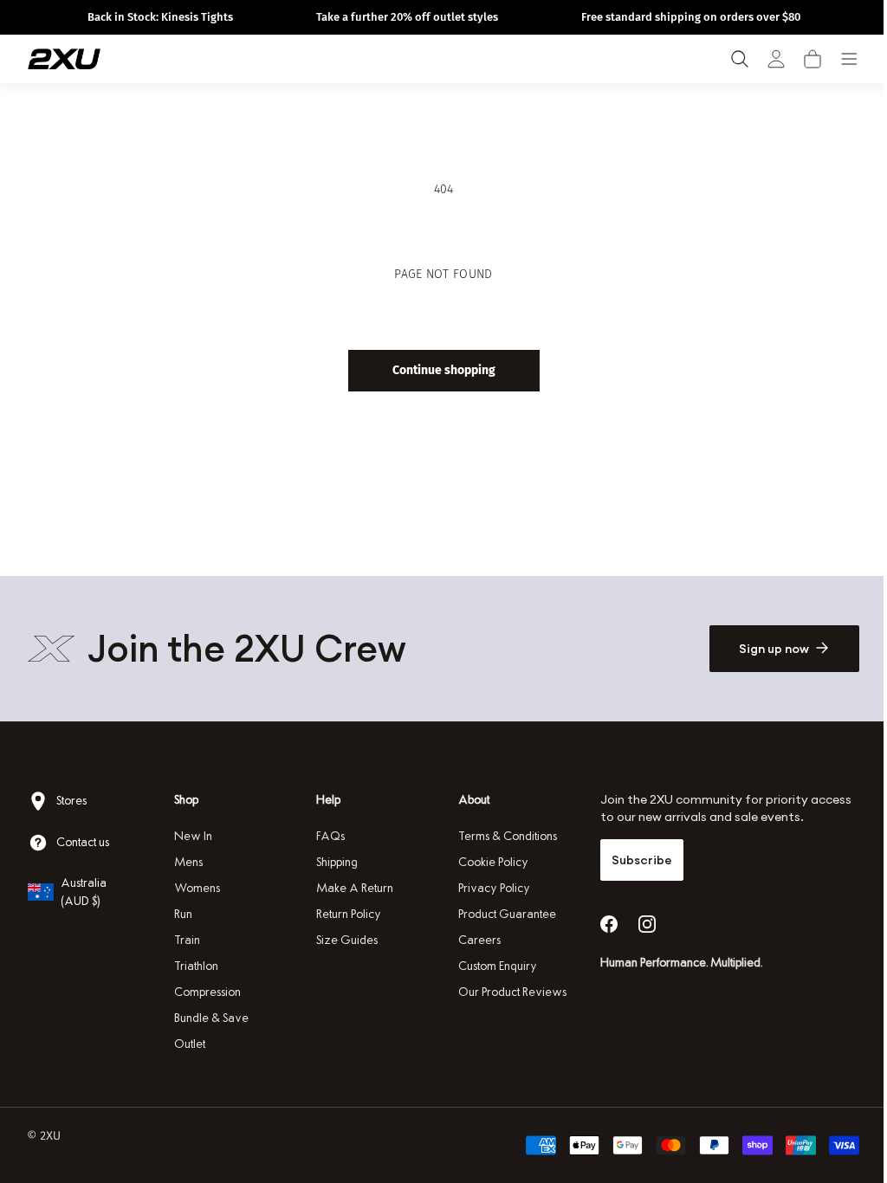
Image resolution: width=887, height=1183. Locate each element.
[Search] (739, 58)
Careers (473, 940)
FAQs (327, 836)
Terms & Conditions (501, 836)
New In (191, 836)
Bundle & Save (209, 1018)
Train (185, 940)
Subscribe (633, 860)
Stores (71, 800)
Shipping (333, 862)
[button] (812, 58)
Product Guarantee (501, 914)
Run (181, 914)
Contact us (82, 842)
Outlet (188, 1044)
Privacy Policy (488, 888)
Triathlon (194, 966)
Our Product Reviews (506, 992)
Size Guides (343, 940)
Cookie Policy (487, 862)
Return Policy (345, 914)
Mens (186, 862)
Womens (195, 888)
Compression (205, 992)
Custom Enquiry (491, 966)
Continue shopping (437, 370)
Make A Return (351, 888)
